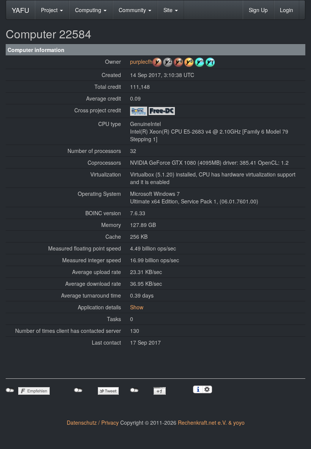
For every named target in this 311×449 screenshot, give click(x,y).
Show (136, 307)
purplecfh (141, 61)
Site (168, 10)
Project (50, 10)
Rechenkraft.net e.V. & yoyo (211, 422)
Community (133, 10)
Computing (89, 10)
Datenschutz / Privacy (93, 422)
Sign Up (258, 10)
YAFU (20, 10)
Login (286, 10)
